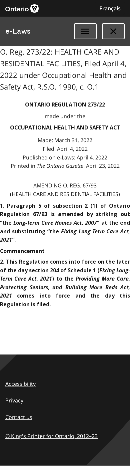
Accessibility (20, 383)
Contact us (18, 417)
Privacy (14, 400)
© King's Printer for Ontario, (51, 436)
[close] (113, 31)
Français (110, 8)
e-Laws (18, 31)
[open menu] (85, 31)
